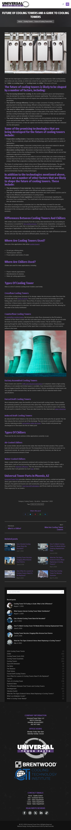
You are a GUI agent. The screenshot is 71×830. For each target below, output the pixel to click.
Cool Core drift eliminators (30, 486)
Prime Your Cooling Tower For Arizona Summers (56, 573)
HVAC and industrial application (32, 384)
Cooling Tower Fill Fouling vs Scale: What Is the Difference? (33, 604)
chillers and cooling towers (37, 504)
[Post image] (10, 547)
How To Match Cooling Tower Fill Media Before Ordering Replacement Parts (57, 547)
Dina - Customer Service (35, 798)
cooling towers (34, 244)
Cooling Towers (28, 501)
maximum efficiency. (22, 467)
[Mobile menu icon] (67, 4)
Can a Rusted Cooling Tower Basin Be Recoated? (23, 546)
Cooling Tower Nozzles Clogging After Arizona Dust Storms (24, 560)
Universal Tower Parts (12, 479)
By (37, 501)
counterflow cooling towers (15, 317)
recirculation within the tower (31, 423)
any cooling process (30, 224)
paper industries (60, 409)
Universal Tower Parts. (33, 824)
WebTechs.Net (49, 826)
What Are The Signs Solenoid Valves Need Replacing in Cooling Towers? (57, 561)
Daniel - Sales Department (35, 804)
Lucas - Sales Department (35, 802)
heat (32, 469)
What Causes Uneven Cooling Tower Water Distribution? (32, 611)
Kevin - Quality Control (35, 796)
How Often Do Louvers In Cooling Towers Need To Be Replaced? (25, 573)
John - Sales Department (35, 800)
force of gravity (23, 299)
